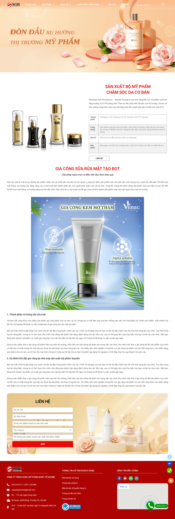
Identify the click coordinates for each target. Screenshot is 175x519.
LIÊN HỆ (125, 4)
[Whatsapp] (131, 478)
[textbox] (40, 430)
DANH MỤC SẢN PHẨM (88, 4)
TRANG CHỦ (30, 4)
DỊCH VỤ (64, 4)
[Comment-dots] (136, 478)
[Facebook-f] (119, 478)
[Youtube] (125, 478)
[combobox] (42, 430)
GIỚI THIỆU (47, 4)
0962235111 (162, 506)
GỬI (43, 444)
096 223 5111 (145, 5)
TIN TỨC (112, 4)
